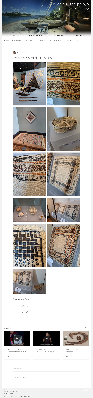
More (77, 40)
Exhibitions (16, 306)
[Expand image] (29, 83)
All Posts (6, 40)
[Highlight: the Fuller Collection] (76, 338)
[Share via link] (27, 312)
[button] (87, 40)
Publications (68, 40)
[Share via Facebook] (14, 312)
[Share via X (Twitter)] (18, 312)
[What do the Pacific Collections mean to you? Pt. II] (17, 338)
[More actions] (79, 53)
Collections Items (26, 306)
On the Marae (30, 40)
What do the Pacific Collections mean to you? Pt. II (16, 350)
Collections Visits (17, 40)
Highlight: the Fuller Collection (72, 350)
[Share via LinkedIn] (23, 312)
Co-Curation (57, 40)
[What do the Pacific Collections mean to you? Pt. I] (46, 338)
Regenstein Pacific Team (44, 40)
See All (87, 328)
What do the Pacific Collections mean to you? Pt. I (46, 350)
